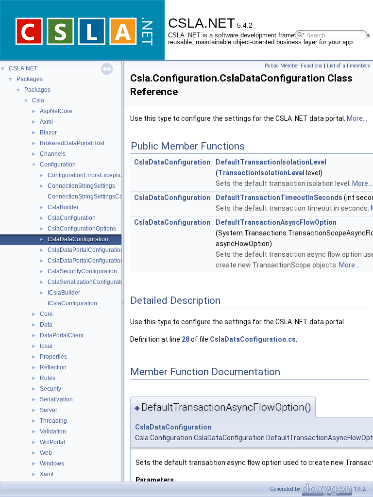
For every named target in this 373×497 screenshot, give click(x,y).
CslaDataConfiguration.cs (253, 339)
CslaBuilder (63, 207)
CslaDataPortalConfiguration (86, 250)
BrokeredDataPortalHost (72, 143)
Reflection (53, 367)
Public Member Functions (293, 66)
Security (50, 388)
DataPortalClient (62, 335)
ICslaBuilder (64, 292)
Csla (38, 100)
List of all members (349, 66)
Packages (30, 79)
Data (46, 324)
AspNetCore (56, 111)
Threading (53, 420)
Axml (46, 121)
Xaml (46, 474)
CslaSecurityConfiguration (82, 271)
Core (46, 314)
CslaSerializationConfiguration (88, 282)
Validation (53, 431)
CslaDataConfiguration (78, 239)
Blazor (48, 132)
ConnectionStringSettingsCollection (95, 196)
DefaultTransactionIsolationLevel (271, 162)
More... (357, 118)
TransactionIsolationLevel (261, 173)
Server (48, 410)
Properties (53, 356)
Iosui (46, 346)
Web (46, 452)
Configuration (58, 164)
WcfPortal (52, 442)
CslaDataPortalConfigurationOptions (96, 260)
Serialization (56, 399)
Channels (53, 153)
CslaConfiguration (72, 218)
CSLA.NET (23, 68)
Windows (52, 463)
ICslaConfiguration (72, 303)
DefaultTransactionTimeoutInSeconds (279, 197)
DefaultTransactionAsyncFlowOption (276, 222)
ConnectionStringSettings (81, 185)
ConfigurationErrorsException (87, 175)
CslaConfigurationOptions (82, 228)
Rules (47, 378)
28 (185, 339)
